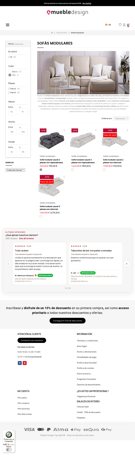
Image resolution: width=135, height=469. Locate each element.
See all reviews (26, 238)
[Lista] (42, 118)
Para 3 (15, 92)
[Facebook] (20, 363)
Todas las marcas (15, 170)
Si (13, 57)
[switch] (8, 449)
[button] (116, 24)
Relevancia (121, 118)
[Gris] (41, 169)
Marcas (10, 163)
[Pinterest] (25, 363)
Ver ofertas (86, 3)
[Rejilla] (38, 118)
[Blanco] (72, 169)
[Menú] (13, 431)
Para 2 (15, 88)
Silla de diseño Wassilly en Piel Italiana (30, 279)
